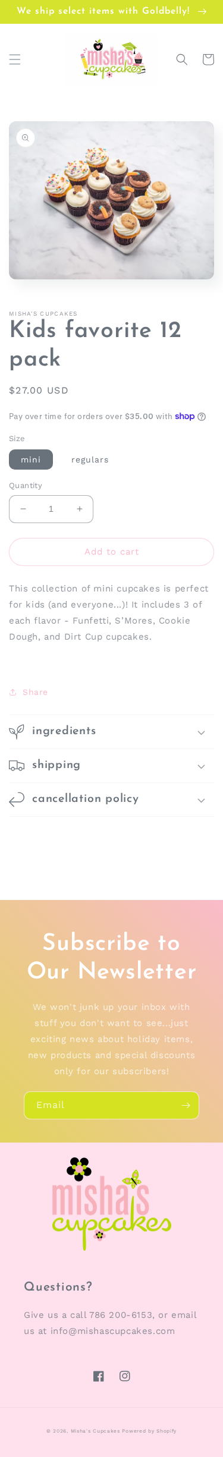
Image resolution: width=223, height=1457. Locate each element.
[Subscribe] (185, 1105)
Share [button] (35, 692)
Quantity (25, 485)
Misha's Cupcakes (95, 1431)
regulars (90, 459)
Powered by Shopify (149, 1431)
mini (31, 459)
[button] (15, 59)
